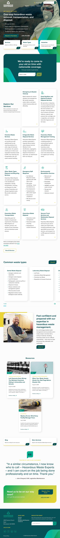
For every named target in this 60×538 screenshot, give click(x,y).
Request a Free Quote (11, 36)
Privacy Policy (6, 536)
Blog (55, 6)
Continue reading (12, 395)
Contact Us (20, 521)
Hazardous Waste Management (39, 376)
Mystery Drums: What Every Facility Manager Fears (29, 417)
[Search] (55, 2)
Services (27, 5)
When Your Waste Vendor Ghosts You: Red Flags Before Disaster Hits (41, 380)
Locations (33, 5)
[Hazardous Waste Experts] (8, 4)
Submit (54, 523)
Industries (39, 5)
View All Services (9, 250)
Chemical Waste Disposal (15, 376)
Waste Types (45, 5)
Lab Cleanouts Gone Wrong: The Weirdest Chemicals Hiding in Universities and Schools (17, 381)
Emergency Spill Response (23, 520)
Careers (19, 518)
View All (52, 262)
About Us (40, 347)
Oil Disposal (23, 413)
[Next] (54, 304)
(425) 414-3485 (39, 2)
